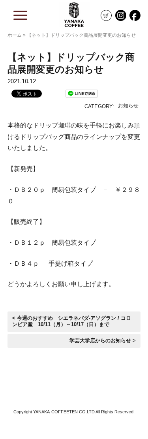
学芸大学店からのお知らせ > (102, 340)
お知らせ (128, 106)
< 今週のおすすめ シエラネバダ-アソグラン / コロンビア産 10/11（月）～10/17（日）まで (71, 321)
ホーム (14, 35)
